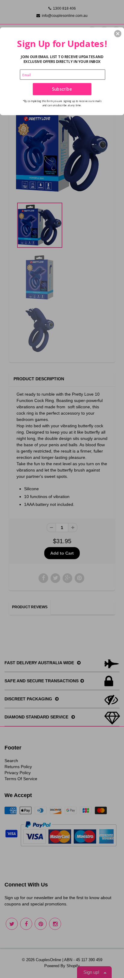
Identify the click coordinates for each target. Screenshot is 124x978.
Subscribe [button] (62, 89)
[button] (117, 33)
